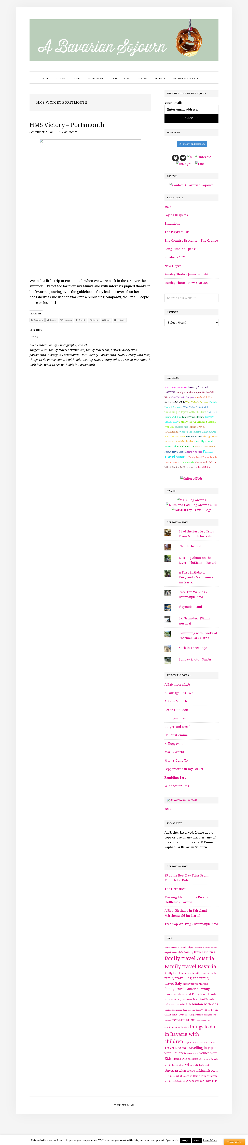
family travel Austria (189, 958)
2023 (167, 206)
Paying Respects (176, 215)
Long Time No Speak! (180, 249)
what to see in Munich (194, 1070)
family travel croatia (204, 973)
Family (52, 345)
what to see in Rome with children (197, 432)
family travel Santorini (182, 989)
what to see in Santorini (195, 407)
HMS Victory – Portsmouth (67, 125)
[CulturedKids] (191, 478)
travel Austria (187, 462)
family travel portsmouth (66, 350)
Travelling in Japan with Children (185, 412)
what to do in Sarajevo (197, 402)
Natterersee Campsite (181, 1010)
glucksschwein (186, 999)
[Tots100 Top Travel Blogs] (191, 510)
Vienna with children (206, 462)
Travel (82, 345)
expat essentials (173, 952)
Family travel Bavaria (190, 966)
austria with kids (203, 397)
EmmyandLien (175, 718)
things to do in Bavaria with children (189, 1034)
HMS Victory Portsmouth (98, 355)
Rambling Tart (175, 777)
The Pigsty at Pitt (176, 232)
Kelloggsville (173, 743)
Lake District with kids (177, 1004)
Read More (210, 1140)
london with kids (202, 467)
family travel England (193, 421)
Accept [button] (185, 1140)
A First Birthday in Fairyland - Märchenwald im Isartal (197, 577)
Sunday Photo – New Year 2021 (187, 282)
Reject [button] (197, 1140)
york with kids (208, 1081)
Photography (67, 345)
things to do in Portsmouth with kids (55, 360)
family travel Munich (195, 983)
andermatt (212, 412)
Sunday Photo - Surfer (195, 659)
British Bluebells (171, 948)
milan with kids (194, 437)
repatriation (184, 1020)
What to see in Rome (174, 437)
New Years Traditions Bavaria (204, 1010)
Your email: (173, 102)
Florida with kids (204, 994)
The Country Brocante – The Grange (191, 240)
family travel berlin (205, 446)
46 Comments (67, 132)
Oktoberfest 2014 (174, 1014)
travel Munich (192, 1054)
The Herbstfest (190, 546)
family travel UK (97, 350)
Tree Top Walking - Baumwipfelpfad (191, 924)
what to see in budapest (182, 397)
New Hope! (172, 266)
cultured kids (181, 427)
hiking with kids (172, 417)
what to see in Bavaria (178, 467)
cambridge (186, 947)
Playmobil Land (190, 607)
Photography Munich (194, 1015)
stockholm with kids (174, 402)
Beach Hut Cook (176, 710)
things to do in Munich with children (199, 1042)
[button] (205, 75)
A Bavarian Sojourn (185, 800)
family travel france (198, 457)
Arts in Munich (175, 701)
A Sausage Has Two (178, 693)
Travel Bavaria (185, 446)
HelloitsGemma (176, 735)
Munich (167, 1010)
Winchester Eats (176, 786)
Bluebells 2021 (175, 257)
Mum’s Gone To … (178, 760)
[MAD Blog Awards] (191, 500)
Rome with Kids (194, 452)
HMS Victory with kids (133, 355)
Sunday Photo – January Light (186, 274)
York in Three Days (193, 648)
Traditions (172, 223)
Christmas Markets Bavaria (205, 948)
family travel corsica (175, 452)
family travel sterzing (193, 417)
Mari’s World (174, 752)
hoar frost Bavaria (203, 999)
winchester (192, 1081)
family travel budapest (188, 392)
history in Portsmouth (63, 355)
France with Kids (171, 999)
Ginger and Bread (177, 726)
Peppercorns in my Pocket (183, 769)
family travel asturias (199, 952)
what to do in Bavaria (175, 387)
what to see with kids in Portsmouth (69, 365)
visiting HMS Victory (97, 360)
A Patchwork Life (177, 684)
